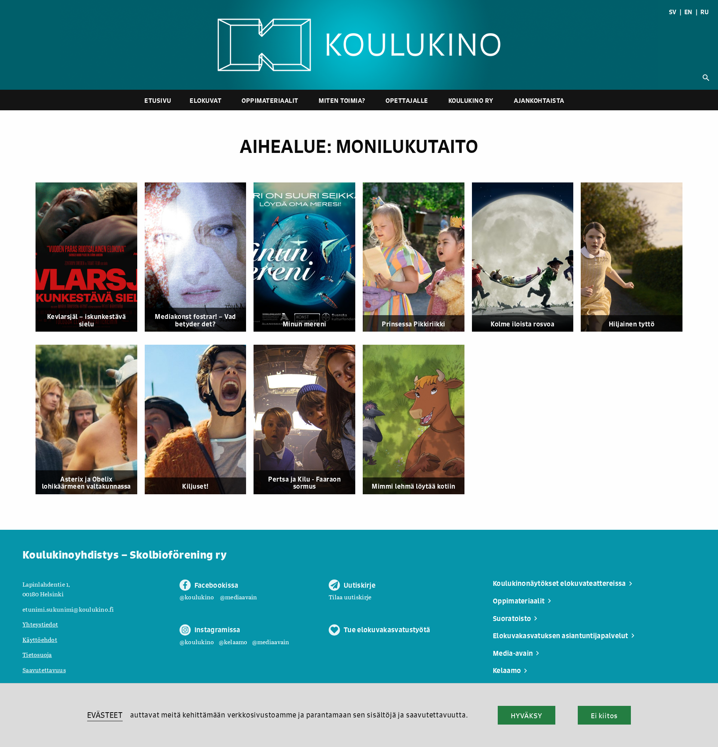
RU (704, 12)
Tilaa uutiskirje (350, 597)
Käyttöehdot (39, 639)
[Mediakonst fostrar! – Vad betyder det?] (199, 257)
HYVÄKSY (526, 715)
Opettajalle (407, 100)
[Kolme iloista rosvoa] (526, 257)
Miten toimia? (342, 100)
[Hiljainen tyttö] (635, 257)
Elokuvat (205, 100)
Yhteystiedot (40, 624)
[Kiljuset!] (199, 419)
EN (688, 12)
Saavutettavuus (44, 669)
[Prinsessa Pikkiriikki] (417, 257)
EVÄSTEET (105, 715)
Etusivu (157, 100)
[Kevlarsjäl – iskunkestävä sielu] (90, 257)
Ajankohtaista (539, 100)
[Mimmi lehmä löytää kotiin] (417, 419)
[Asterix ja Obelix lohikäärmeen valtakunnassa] (90, 419)
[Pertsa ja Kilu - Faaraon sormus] (308, 419)
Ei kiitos (604, 715)
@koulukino (197, 597)
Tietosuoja (37, 654)
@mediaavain (238, 597)
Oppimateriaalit (270, 100)
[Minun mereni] (308, 257)
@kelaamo (233, 641)
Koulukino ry (471, 100)
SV (672, 12)
